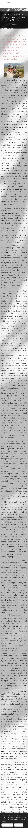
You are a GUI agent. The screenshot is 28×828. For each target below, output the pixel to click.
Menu (25, 4)
